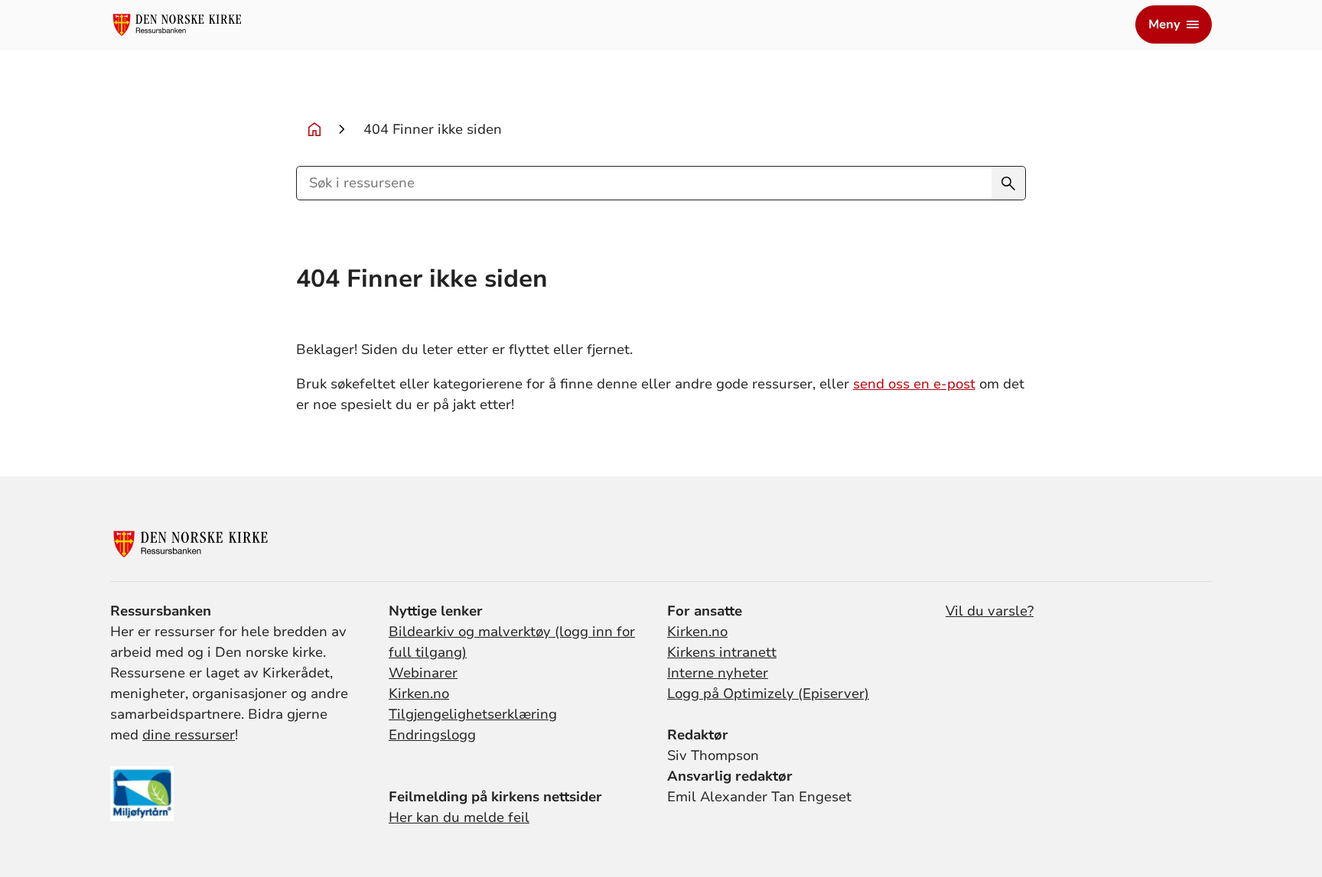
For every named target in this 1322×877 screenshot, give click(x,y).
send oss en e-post (914, 384)
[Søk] (1008, 183)
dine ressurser (188, 735)
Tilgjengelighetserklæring (473, 714)
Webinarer (423, 673)
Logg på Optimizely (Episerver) (768, 693)
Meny (1164, 24)
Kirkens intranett (722, 652)
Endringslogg (432, 735)
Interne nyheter (717, 673)
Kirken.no (419, 693)
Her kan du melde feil (459, 817)
